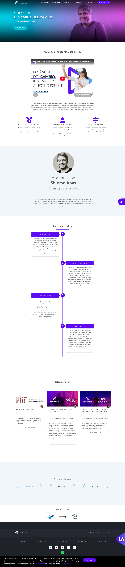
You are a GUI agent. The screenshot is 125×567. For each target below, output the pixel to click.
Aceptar (89, 560)
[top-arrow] (62, 526)
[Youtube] (74, 547)
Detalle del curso (29, 428)
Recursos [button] (78, 2)
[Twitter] (50, 547)
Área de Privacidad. (40, 563)
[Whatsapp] (62, 552)
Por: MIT (18, 413)
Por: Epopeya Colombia (87, 415)
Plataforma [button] (55, 2)
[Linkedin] (62, 547)
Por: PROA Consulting (54, 415)
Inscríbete (20, 28)
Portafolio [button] (67, 2)
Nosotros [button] (44, 2)
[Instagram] (68, 547)
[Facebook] (56, 547)
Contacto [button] (89, 2)
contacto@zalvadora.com (101, 532)
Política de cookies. (65, 563)
